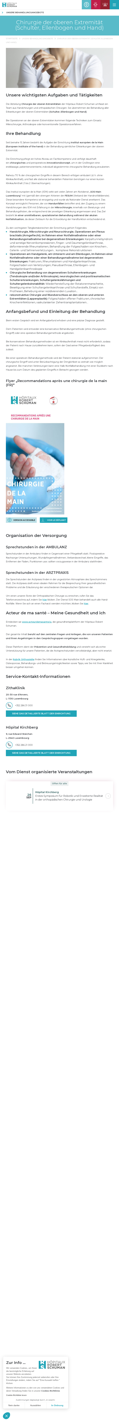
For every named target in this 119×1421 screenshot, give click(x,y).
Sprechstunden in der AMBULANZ (36, 547)
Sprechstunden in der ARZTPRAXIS (37, 573)
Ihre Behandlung (23, 133)
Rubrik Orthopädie (23, 659)
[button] (6, 1415)
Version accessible (24, 520)
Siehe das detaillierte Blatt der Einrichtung (41, 713)
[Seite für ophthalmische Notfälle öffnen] (95, 4)
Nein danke (14, 1405)
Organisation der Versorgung (36, 535)
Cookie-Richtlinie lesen (16, 1395)
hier (44, 599)
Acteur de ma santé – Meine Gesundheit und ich (56, 612)
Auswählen (35, 1405)
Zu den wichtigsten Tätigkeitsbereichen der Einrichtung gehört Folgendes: (46, 228)
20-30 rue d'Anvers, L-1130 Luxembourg (17, 696)
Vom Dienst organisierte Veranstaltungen (49, 771)
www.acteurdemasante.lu (36, 621)
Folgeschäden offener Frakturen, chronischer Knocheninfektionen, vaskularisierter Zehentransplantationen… (57, 299)
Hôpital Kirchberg (22, 727)
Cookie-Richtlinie (50, 1391)
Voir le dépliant (56, 520)
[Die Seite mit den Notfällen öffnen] (105, 4)
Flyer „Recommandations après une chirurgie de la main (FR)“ (56, 383)
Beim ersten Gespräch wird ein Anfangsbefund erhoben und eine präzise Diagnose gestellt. (55, 320)
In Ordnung (57, 1405)
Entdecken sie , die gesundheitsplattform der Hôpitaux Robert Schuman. (54, 623)
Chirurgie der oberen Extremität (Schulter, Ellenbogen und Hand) (59, 25)
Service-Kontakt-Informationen (38, 676)
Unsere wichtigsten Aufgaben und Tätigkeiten (54, 95)
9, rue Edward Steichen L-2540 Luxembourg (19, 736)
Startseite (12, 38)
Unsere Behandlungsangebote (25, 12)
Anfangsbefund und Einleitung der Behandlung (55, 311)
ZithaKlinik (15, 688)
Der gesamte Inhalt (59, 636)
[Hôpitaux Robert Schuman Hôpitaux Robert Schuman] (8, 4)
